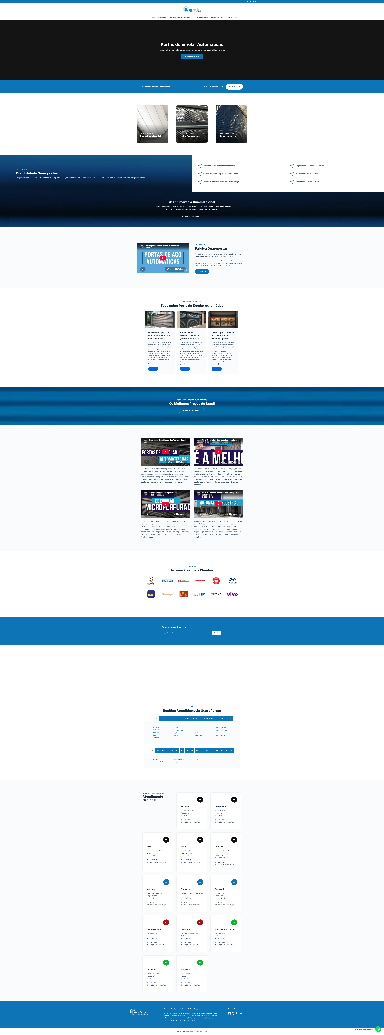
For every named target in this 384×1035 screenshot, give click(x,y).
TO (182, 750)
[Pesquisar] (236, 18)
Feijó (196, 759)
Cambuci (156, 738)
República (198, 735)
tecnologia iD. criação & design (199, 1031)
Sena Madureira (180, 759)
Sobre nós (202, 271)
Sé (217, 733)
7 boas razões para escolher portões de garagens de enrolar (190, 335)
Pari (196, 733)
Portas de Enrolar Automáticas (180, 18)
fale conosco (234, 87)
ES (217, 750)
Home (153, 18)
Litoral (221, 719)
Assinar (216, 633)
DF (187, 750)
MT (192, 750)
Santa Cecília (221, 727)
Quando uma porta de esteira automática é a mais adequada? (159, 335)
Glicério (177, 735)
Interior (229, 719)
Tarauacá (177, 762)
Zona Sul (186, 719)
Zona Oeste (175, 719)
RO (177, 750)
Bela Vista (156, 730)
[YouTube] (255, 1)
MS (197, 750)
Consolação (178, 730)
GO (202, 750)
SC (226, 750)
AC (153, 750)
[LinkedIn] (253, 1)
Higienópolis (178, 733)
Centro (155, 719)
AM (158, 750)
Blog (222, 18)
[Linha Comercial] (192, 124)
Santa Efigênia (221, 730)
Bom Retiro (157, 732)
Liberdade (198, 727)
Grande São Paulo (209, 719)
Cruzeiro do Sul (159, 762)
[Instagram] (250, 1)
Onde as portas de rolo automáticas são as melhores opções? (223, 335)
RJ (212, 750)
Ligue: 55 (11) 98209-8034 (213, 87)
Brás (154, 735)
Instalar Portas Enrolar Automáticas (207, 18)
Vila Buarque (220, 735)
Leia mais (153, 369)
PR (221, 750)
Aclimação (156, 727)
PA (172, 750)
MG (207, 750)
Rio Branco (157, 759)
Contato (229, 18)
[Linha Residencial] (152, 124)
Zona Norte (164, 719)
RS (231, 750)
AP (167, 750)
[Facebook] (247, 1)
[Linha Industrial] (231, 124)
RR (163, 750)
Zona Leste (196, 719)
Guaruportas (162, 18)
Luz (196, 730)
